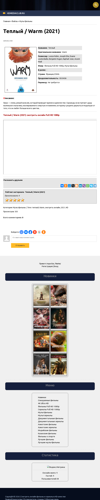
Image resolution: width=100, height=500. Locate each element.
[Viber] (84, 185)
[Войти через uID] (21, 232)
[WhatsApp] (87, 185)
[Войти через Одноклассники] (44, 232)
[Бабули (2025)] (41, 351)
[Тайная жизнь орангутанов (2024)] (59, 351)
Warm (41, 207)
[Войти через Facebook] (30, 232)
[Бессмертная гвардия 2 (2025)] (41, 305)
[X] (73, 185)
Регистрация (47, 266)
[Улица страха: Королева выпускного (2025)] (41, 328)
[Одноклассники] (65, 185)
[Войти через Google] (39, 232)
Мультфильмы (25, 21)
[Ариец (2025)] (41, 374)
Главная (6, 21)
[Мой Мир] (69, 185)
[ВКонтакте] (62, 185)
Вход (56, 266)
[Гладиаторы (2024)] (59, 374)
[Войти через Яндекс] (35, 232)
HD (67, 207)
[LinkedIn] (80, 185)
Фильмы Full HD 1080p (54, 66)
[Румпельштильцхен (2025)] (59, 328)
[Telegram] (94, 185)
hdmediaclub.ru (16, 13)
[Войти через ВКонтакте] (26, 232)
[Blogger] (76, 185)
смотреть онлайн (52, 207)
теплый (35, 207)
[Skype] (91, 185)
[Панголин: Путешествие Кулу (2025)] (59, 305)
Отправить (20, 245)
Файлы (15, 21)
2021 (63, 207)
